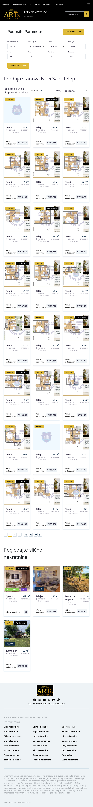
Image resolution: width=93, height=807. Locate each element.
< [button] (5, 534)
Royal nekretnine (41, 731)
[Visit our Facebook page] (34, 699)
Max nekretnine (11, 750)
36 (31, 534)
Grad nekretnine (11, 727)
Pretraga (15, 66)
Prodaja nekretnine (42, 760)
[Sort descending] (46, 91)
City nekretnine (40, 727)
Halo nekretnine (40, 736)
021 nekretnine (69, 727)
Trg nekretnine (69, 750)
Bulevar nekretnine (71, 731)
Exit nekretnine (40, 745)
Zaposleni (59, 4)
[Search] (86, 14)
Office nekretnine (12, 736)
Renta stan (67, 755)
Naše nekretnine (19, 4)
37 (36, 534)
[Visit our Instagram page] (39, 699)
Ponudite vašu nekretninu (40, 4)
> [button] (40, 534)
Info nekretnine (11, 731)
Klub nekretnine (69, 736)
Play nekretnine (69, 745)
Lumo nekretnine (70, 760)
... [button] (22, 534)
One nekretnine (40, 755)
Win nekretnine (69, 741)
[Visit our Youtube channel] (44, 699)
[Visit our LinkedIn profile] (53, 699)
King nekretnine (40, 750)
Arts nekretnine (11, 755)
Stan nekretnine (11, 745)
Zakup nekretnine (12, 760)
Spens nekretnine (41, 741)
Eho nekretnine (11, 741)
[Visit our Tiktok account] (58, 699)
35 (26, 534)
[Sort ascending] (42, 91)
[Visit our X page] (48, 699)
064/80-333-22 (29, 16)
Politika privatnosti (37, 704)
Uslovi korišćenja (56, 704)
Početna (5, 4)
